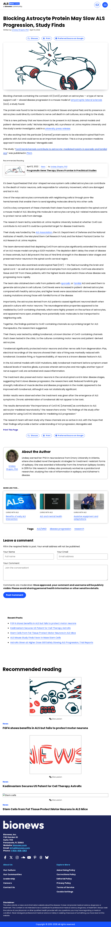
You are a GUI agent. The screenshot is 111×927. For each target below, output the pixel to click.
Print (47, 38)
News (43, 166)
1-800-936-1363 (19, 850)
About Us (7, 864)
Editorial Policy (64, 878)
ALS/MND (42, 528)
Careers (7, 883)
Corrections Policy (66, 874)
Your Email (62, 551)
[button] (97, 5)
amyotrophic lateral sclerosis (86, 100)
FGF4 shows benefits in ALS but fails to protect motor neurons (43, 623)
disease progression (60, 528)
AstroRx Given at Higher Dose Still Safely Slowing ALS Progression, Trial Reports (51, 642)
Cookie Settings (65, 891)
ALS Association (44, 232)
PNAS (29, 153)
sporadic (65, 283)
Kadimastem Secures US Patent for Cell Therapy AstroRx (40, 628)
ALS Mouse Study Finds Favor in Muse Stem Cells (35, 637)
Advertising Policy (66, 870)
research (79, 528)
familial (77, 283)
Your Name (9, 551)
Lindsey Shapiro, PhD (20, 30)
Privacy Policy (64, 883)
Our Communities (12, 874)
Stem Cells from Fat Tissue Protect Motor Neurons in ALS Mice (43, 632)
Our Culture (9, 870)
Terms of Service (65, 887)
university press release (57, 128)
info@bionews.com (20, 848)
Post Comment (14, 595)
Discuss (34, 38)
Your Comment (11, 563)
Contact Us (9, 887)
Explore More (63, 864)
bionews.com (20, 845)
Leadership (9, 878)
